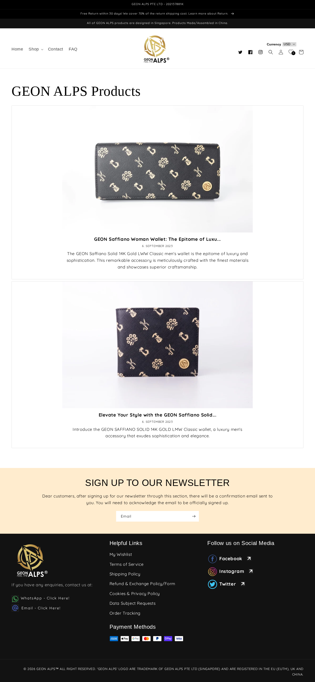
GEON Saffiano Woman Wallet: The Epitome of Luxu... (157, 239)
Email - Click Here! (40, 608)
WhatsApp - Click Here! (45, 598)
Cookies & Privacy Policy (135, 593)
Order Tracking (125, 613)
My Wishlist (121, 554)
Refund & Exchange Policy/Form (142, 583)
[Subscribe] (194, 516)
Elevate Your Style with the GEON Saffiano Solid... (158, 415)
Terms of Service (127, 564)
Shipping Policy (125, 574)
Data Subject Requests (133, 603)
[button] (35, 49)
